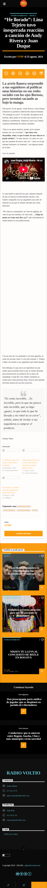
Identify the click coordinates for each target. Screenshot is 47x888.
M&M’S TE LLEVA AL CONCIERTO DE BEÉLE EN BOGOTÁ (23, 654)
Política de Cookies (11, 834)
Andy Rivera (24, 506)
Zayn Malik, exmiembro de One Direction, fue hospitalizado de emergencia (23, 570)
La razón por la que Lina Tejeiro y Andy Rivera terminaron (10, 462)
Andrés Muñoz (12, 786)
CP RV (20, 56)
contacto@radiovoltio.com (16, 820)
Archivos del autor (23, 533)
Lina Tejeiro (23, 510)
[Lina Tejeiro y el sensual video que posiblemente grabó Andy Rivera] (11, 481)
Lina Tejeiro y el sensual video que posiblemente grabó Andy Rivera (10, 490)
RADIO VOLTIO (23, 773)
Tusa (34, 510)
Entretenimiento (19, 16)
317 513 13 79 (12, 791)
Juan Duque (9, 510)
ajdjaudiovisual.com (32, 865)
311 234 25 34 (12, 815)
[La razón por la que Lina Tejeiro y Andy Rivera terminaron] (11, 454)
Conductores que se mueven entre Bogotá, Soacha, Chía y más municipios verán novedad (23, 735)
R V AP (6, 586)
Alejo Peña (10, 811)
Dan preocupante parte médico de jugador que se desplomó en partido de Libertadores (23, 702)
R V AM (7, 670)
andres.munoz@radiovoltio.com (18, 796)
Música (33, 16)
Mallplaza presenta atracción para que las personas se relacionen (24, 612)
